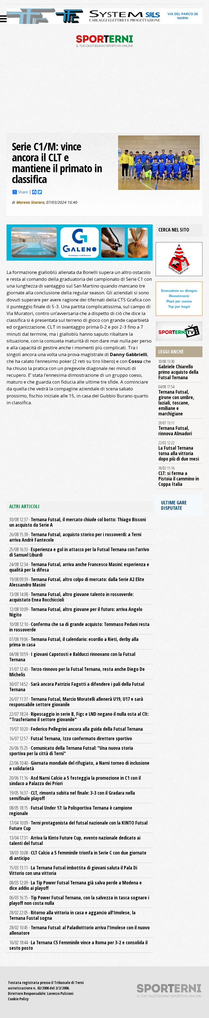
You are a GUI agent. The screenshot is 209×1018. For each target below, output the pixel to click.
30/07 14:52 (76, 687)
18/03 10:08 (77, 855)
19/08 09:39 (76, 582)
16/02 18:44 (78, 945)
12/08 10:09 (75, 612)
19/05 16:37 (72, 795)
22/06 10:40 (79, 766)
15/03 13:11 (73, 870)
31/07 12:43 (77, 672)
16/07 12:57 (70, 738)
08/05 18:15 (70, 810)
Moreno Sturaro (30, 202)
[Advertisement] (104, 92)
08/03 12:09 (75, 885)
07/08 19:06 (74, 642)
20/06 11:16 (75, 780)
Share (23, 192)
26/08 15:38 (75, 537)
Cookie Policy (18, 998)
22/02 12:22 (178, 451)
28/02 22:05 (72, 915)
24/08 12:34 (79, 567)
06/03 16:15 (79, 900)
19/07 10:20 (76, 729)
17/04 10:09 (78, 825)
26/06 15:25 (71, 751)
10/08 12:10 (79, 627)
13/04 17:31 (74, 840)
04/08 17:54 (176, 400)
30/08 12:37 (77, 522)
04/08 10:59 (72, 657)
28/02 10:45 (79, 930)
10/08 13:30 (178, 370)
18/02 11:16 (178, 476)
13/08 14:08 (71, 597)
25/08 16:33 (79, 552)
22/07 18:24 (79, 717)
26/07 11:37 (76, 702)
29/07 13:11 (175, 428)
